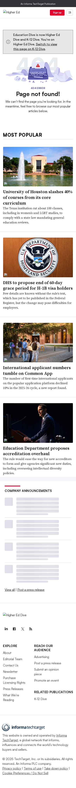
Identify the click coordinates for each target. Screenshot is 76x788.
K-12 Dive (40, 699)
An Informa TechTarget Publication (38, 3)
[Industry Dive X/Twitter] (22, 629)
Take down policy (56, 768)
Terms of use (33, 768)
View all (10, 590)
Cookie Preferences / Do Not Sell (25, 773)
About (7, 653)
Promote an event (46, 680)
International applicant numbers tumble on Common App (37, 370)
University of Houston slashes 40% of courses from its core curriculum (37, 197)
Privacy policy (11, 768)
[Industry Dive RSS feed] (31, 629)
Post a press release (30, 590)
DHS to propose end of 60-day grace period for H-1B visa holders (38, 285)
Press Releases (13, 689)
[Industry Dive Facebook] (14, 629)
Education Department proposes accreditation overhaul (36, 451)
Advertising (41, 657)
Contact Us (10, 665)
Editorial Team (12, 659)
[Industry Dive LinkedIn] (6, 629)
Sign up (57, 12)
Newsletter (10, 672)
